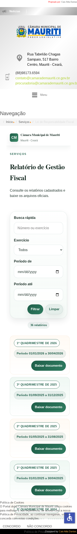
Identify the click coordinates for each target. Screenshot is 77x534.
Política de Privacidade (38, 531)
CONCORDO (12, 526)
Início (9, 122)
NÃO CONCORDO (39, 526)
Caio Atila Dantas (69, 2)
